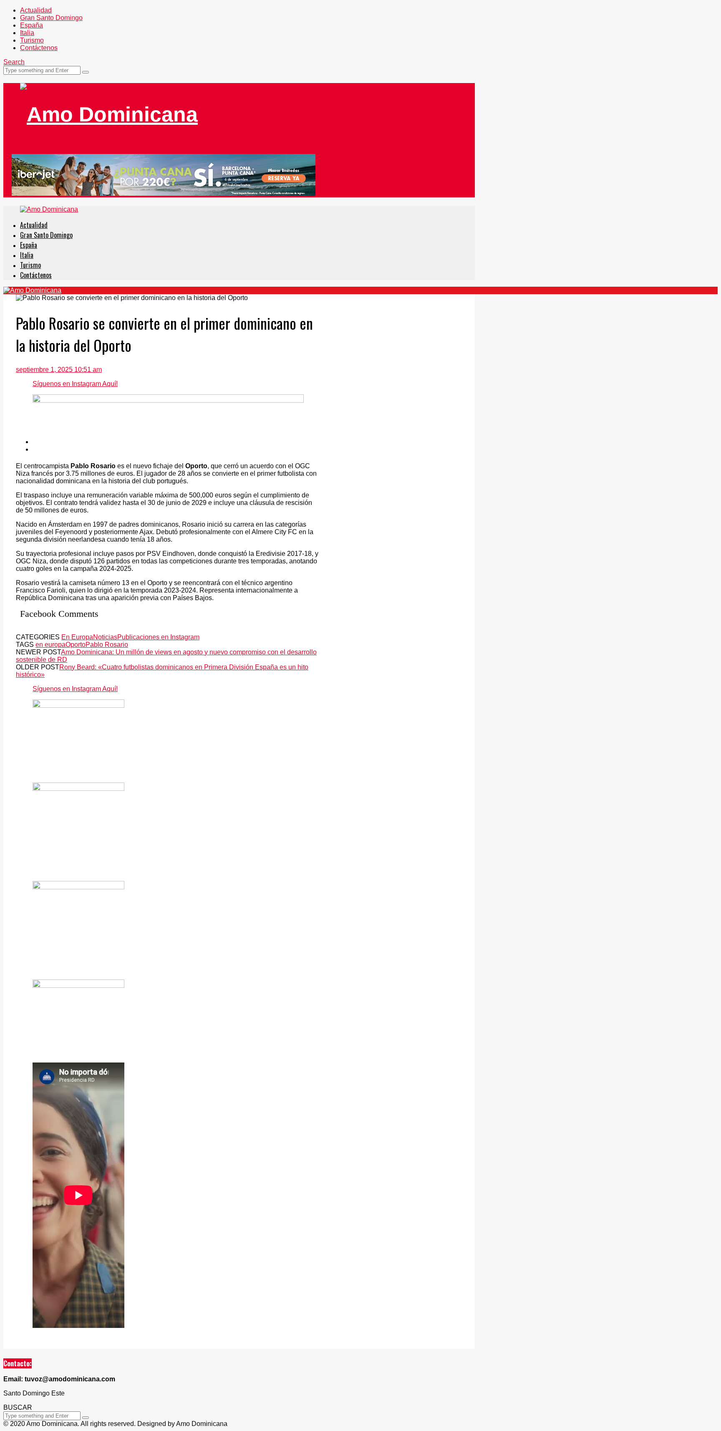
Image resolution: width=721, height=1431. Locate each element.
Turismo (32, 40)
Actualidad (36, 10)
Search (14, 62)
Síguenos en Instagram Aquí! (75, 383)
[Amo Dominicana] (109, 114)
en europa (50, 644)
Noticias (105, 637)
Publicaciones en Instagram (158, 637)
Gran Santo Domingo (51, 17)
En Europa (77, 637)
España (31, 25)
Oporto (76, 644)
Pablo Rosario (107, 644)
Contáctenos (39, 47)
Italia (27, 32)
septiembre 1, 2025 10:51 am (59, 369)
